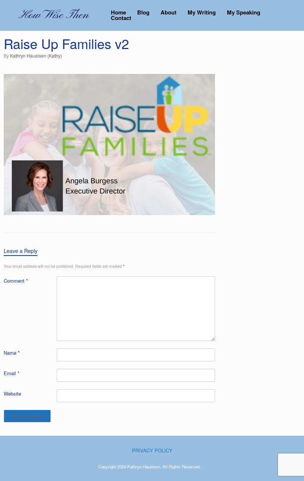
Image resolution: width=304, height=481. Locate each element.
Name (12, 352)
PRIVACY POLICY (152, 450)
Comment (16, 280)
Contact (121, 18)
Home (118, 12)
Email (11, 373)
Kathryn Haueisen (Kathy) (36, 55)
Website (12, 393)
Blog (143, 12)
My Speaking (243, 12)
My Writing (202, 12)
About (168, 12)
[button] (293, 15)
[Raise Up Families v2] (109, 213)
